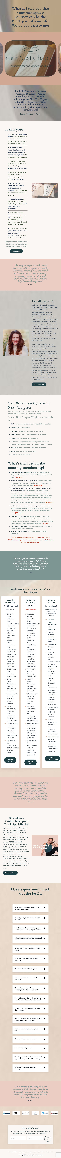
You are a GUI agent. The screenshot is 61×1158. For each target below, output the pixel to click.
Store (43, 1151)
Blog (48, 1151)
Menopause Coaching (24, 1151)
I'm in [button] (48, 1138)
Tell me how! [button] (16, 251)
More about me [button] (39, 384)
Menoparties (33, 1151)
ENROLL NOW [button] (10, 760)
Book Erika (15, 1151)
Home (9, 1151)
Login (51, 1151)
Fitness (39, 1151)
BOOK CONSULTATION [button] (52, 758)
